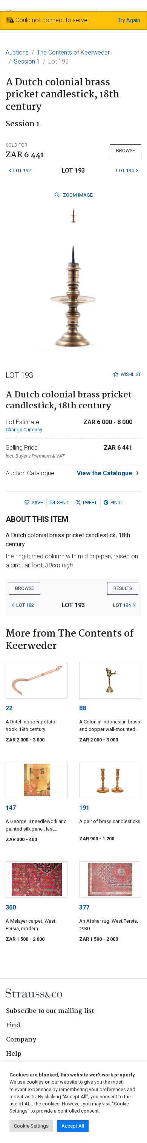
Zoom (77, 195)
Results (122, 588)
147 (11, 807)
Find (13, 1025)
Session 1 (27, 61)
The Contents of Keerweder (73, 52)
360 (11, 907)
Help (13, 1054)
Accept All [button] (72, 1126)
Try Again (129, 20)
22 (9, 708)
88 (82, 708)
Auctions (17, 52)
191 (84, 807)
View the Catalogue (104, 473)
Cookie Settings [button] (31, 1126)
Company (21, 1040)
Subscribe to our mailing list (50, 1011)
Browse (125, 150)
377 (84, 907)
